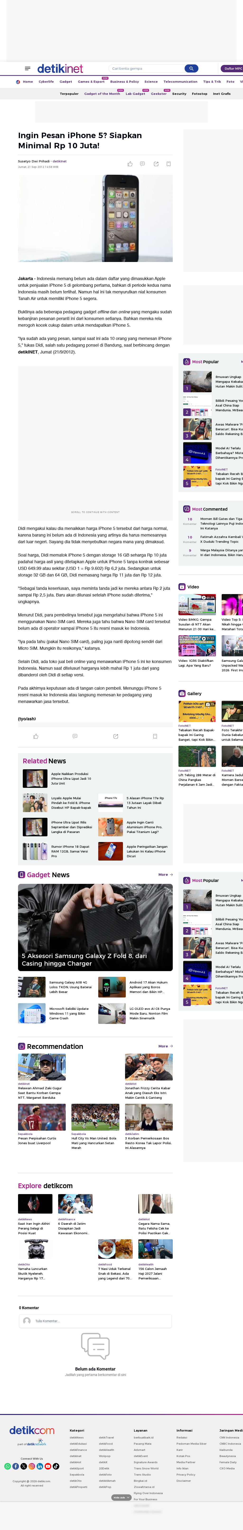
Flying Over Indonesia (148, 1493)
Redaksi (182, 1437)
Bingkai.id (140, 1480)
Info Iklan (182, 1468)
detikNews (77, 1437)
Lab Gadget (137, 92)
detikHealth (106, 1450)
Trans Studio (142, 1474)
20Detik (104, 1468)
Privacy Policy (186, 1474)
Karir (180, 1450)
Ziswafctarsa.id (144, 1487)
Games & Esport (92, 80)
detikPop (105, 1487)
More (163, 874)
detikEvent (141, 1456)
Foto (230, 81)
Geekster (160, 92)
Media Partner (186, 1462)
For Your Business (145, 1499)
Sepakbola (77, 1474)
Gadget (66, 81)
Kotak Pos (183, 1456)
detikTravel (106, 1437)
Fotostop (199, 94)
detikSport (77, 1468)
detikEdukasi (78, 1443)
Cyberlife (46, 81)
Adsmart (139, 1450)
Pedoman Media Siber (191, 1443)
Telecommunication (180, 81)
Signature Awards (146, 1462)
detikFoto (105, 1474)
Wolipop (105, 1456)
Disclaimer (184, 1480)
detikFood (106, 1443)
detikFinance (78, 1450)
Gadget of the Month (103, 92)
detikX (103, 1462)
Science (151, 81)
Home (28, 81)
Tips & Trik (212, 81)
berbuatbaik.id (144, 1437)
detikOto (76, 1480)
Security (179, 94)
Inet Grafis (222, 94)
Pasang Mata (142, 1443)
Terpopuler (69, 94)
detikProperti (78, 1487)
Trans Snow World (146, 1468)
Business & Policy (124, 81)
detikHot (75, 1462)
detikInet (75, 1456)
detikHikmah (107, 1480)
